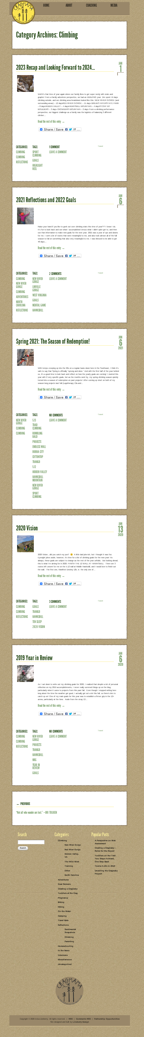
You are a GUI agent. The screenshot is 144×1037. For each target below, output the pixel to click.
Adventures (22, 297)
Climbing (20, 152)
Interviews (63, 955)
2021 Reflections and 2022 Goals (46, 200)
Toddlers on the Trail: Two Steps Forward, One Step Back (105, 859)
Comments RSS (83, 1019)
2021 (120, 347)
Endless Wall (39, 447)
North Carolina (20, 303)
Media (114, 5)
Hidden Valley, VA (72, 855)
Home (46, 5)
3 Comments (55, 601)
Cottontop (37, 457)
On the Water (64, 911)
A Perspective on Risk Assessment (105, 842)
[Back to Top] (69, 1004)
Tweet (100, 146)
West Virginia (39, 295)
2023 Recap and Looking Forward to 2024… (55, 67)
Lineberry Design (81, 1022)
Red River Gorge (72, 850)
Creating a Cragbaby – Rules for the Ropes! (105, 849)
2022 (120, 206)
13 (120, 529)
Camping (62, 916)
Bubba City (38, 452)
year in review (36, 766)
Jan (120, 63)
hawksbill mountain (37, 478)
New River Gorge (21, 285)
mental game (39, 305)
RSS (71, 1019)
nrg (34, 760)
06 (120, 201)
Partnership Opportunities (107, 1019)
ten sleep (37, 622)
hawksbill (37, 310)
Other (67, 871)
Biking (61, 902)
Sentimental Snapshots (70, 930)
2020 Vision (27, 528)
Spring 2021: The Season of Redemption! (53, 341)
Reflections (22, 162)
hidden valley (39, 472)
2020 (120, 534)
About (69, 5)
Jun (120, 337)
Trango (36, 462)
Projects (36, 442)
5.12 (34, 467)
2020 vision (38, 627)
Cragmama (23, 12)
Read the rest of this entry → (51, 121)
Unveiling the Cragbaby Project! (106, 872)
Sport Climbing (37, 153)
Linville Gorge (36, 288)
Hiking (61, 907)
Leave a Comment (58, 152)
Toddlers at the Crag (68, 893)
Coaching (91, 5)
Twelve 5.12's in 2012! (105, 866)
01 (120, 68)
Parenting (69, 941)
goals (35, 160)
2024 (120, 73)
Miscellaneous (65, 960)
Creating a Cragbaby (67, 889)
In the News (63, 950)
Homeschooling (65, 946)
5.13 (34, 420)
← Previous (23, 804)
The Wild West (72, 862)
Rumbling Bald (37, 435)
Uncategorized (65, 964)
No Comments (56, 415)
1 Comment (54, 147)
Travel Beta (63, 920)
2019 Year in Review (34, 658)
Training (69, 866)
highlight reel (37, 167)
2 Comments (55, 274)
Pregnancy (63, 898)
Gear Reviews (64, 884)
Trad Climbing (37, 426)
